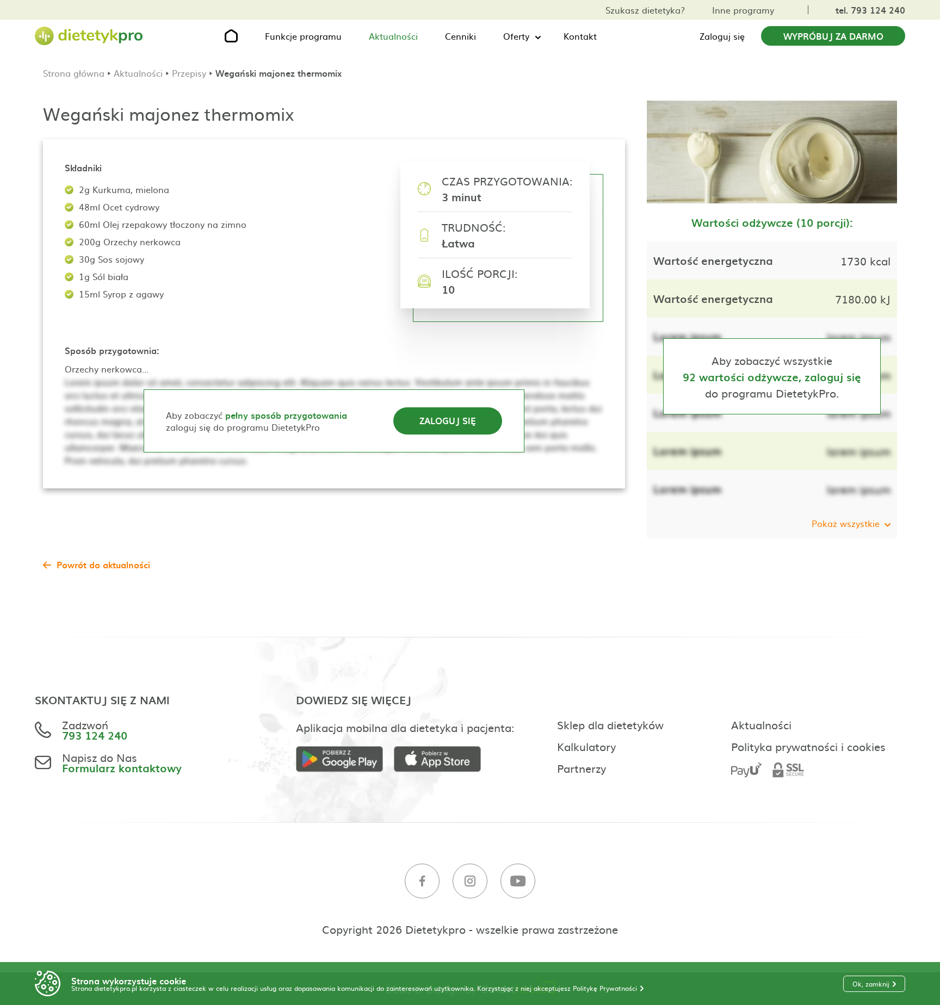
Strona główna (73, 72)
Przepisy (189, 72)
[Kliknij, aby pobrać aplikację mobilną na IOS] (443, 759)
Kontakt (580, 35)
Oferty (516, 35)
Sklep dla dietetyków (610, 724)
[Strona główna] (89, 36)
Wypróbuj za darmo (833, 35)
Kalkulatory (586, 746)
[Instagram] (470, 881)
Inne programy (743, 9)
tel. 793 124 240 (870, 9)
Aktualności (393, 35)
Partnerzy (581, 767)
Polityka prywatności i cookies (808, 746)
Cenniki (460, 35)
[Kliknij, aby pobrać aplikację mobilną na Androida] (345, 759)
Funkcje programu (303, 35)
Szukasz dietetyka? (645, 9)
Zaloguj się (722, 36)
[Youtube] (517, 881)
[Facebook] (422, 881)
